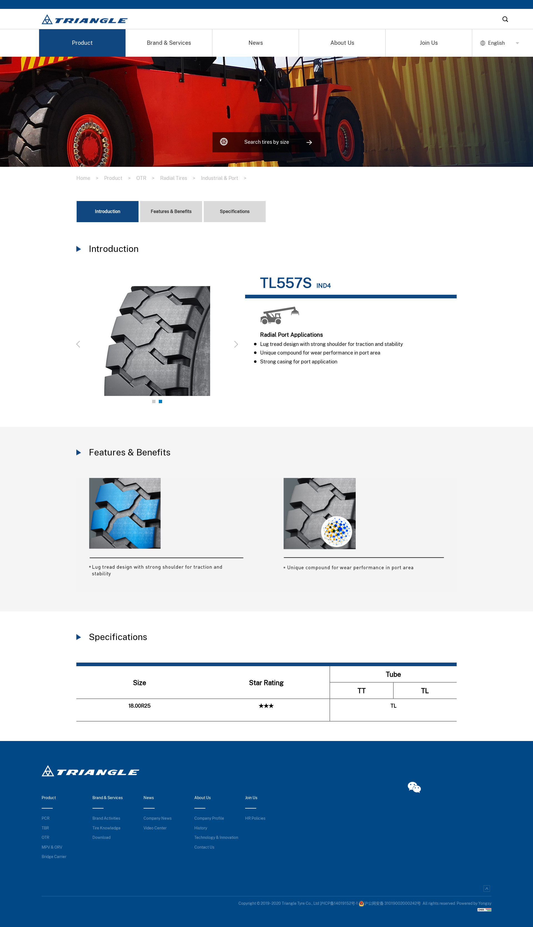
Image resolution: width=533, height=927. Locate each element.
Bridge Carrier (54, 856)
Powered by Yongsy (474, 903)
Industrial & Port (224, 178)
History (200, 828)
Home (87, 178)
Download (101, 837)
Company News (158, 818)
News (255, 42)
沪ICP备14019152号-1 (339, 903)
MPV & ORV (52, 847)
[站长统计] (484, 909)
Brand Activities (106, 818)
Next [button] (207, 341)
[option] (157, 340)
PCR (45, 818)
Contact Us (204, 847)
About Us (342, 42)
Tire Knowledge (106, 828)
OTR (145, 178)
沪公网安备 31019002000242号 (392, 903)
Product (82, 42)
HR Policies (255, 818)
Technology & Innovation (216, 837)
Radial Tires (177, 178)
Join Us (429, 42)
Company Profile (209, 818)
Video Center (155, 828)
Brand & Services (169, 42)
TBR (45, 828)
